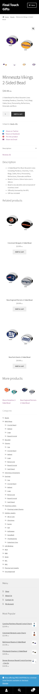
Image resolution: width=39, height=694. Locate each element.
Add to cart (18, 114)
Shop (7, 591)
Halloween (10, 531)
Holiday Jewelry (10, 513)
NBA (6, 553)
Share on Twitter (12, 131)
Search (19, 690)
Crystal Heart (11, 425)
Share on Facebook (13, 134)
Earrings (8, 476)
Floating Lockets (10, 506)
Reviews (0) (6, 155)
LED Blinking (9, 546)
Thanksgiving (12, 539)
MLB (6, 550)
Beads (12, 17)
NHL (6, 564)
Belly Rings (8, 421)
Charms (7, 443)
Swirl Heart (11, 469)
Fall (8, 528)
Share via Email (11, 139)
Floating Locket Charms (15, 509)
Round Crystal (12, 436)
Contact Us (9, 600)
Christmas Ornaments (12, 473)
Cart (30, 688)
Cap (8, 447)
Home (7, 17)
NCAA (6, 557)
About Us (8, 596)
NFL (16, 124)
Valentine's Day (12, 542)
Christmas (10, 520)
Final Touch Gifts (10, 7)
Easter (9, 524)
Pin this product (12, 137)
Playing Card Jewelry (12, 568)
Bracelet (8, 440)
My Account (9, 604)
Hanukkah (10, 535)
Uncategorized (10, 572)
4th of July (11, 517)
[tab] (19, 148)
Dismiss (5, 683)
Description (6, 148)
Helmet (9, 429)
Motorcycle (11, 462)
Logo (9, 432)
